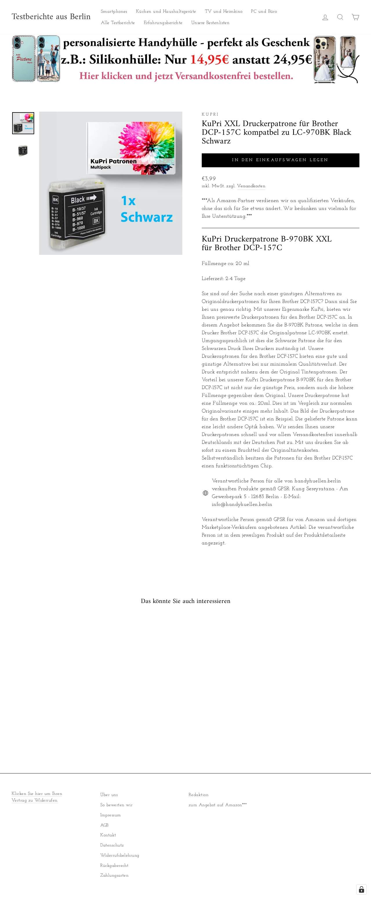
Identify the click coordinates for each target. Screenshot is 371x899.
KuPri (210, 114)
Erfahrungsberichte (163, 23)
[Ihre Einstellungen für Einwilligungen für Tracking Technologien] (361, 889)
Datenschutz (112, 845)
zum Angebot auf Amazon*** (218, 805)
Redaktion (198, 795)
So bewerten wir (116, 805)
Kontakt (108, 835)
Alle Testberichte (118, 23)
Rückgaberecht (114, 866)
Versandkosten (251, 186)
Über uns (109, 795)
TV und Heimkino (224, 11)
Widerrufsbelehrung (119, 855)
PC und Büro (264, 11)
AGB (104, 825)
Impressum (110, 815)
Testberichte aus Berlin (51, 17)
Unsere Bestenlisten (210, 23)
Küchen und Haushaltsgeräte (166, 11)
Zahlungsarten (114, 875)
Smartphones (114, 11)
